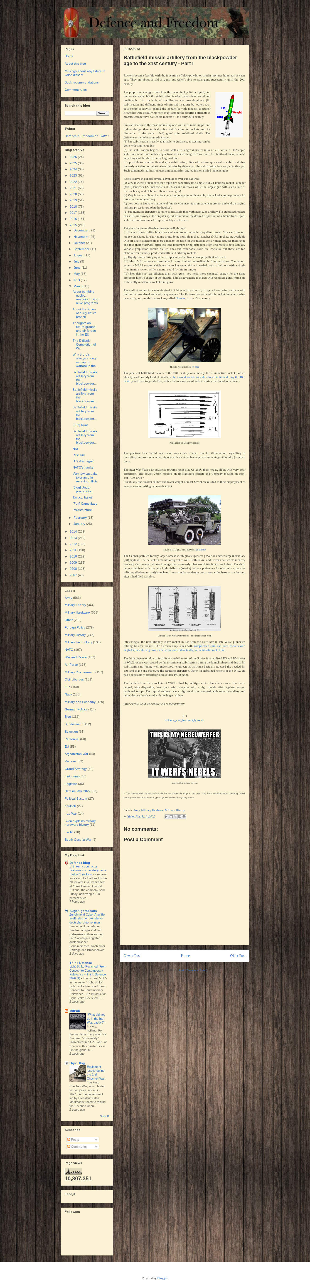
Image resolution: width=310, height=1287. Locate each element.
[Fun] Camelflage (85, 503)
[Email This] (167, 816)
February (81, 517)
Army (136, 810)
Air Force (71, 664)
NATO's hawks (83, 467)
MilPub (74, 1011)
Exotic (69, 832)
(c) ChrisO (201, 549)
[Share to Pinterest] (184, 816)
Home (185, 956)
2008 (74, 568)
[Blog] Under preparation (83, 489)
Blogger (162, 1278)
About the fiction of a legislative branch (84, 313)
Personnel (72, 739)
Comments (78, 1146)
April (77, 280)
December (81, 230)
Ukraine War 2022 (78, 791)
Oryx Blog (77, 1063)
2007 (74, 575)
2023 (74, 175)
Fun (67, 687)
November (81, 236)
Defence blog (79, 863)
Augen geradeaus (83, 911)
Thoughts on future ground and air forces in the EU (84, 328)
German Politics (76, 709)
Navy (68, 694)
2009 (74, 562)
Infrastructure (82, 510)
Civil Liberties (74, 679)
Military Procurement (79, 672)
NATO (69, 649)
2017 (74, 212)
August (79, 255)
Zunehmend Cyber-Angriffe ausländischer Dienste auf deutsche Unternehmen (87, 918)
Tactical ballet (82, 497)
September (82, 249)
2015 (74, 225)
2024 (74, 169)
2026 (74, 157)
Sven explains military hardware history (80, 823)
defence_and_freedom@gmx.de (184, 720)
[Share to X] (175, 816)
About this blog (75, 63)
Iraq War (71, 813)
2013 (74, 538)
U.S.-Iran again (83, 461)
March (79, 286)
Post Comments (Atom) (193, 970)
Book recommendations (82, 82)
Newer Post (132, 956)
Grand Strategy (76, 769)
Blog (68, 716)
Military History (175, 810)
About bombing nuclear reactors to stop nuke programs (85, 297)
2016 (74, 219)
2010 (74, 556)
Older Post (237, 956)
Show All (104, 1116)
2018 (74, 206)
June (77, 267)
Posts (74, 1139)
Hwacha (180, 298)
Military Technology (78, 642)
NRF (76, 449)
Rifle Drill (79, 455)
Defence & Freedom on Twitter (87, 136)
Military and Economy (80, 702)
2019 (74, 200)
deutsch (70, 806)
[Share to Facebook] (179, 816)
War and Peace (76, 657)
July (77, 261)
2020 (74, 194)
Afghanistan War (76, 754)
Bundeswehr (74, 724)
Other (69, 620)
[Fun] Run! (80, 425)
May (77, 273)
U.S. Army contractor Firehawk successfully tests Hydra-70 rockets (87, 870)
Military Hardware (152, 810)
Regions (70, 761)
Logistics (71, 784)
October (80, 243)
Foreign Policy (75, 627)
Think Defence (80, 963)
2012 (74, 544)
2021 (74, 188)
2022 (74, 182)
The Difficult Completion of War (84, 344)
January (80, 524)
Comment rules (76, 89)
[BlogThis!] (171, 816)
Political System (76, 798)
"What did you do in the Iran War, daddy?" (96, 1018)
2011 (73, 550)
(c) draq (195, 367)
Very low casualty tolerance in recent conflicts (85, 477)
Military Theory (75, 605)
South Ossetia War (78, 839)
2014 (74, 531)
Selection (71, 731)
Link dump (72, 776)
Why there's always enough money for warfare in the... (85, 360)
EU (67, 746)
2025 (74, 163)
